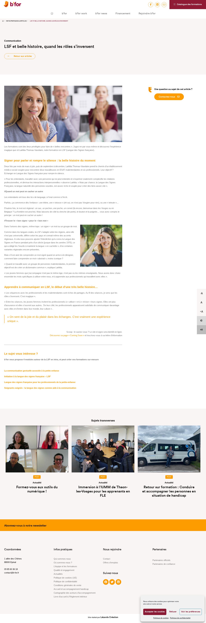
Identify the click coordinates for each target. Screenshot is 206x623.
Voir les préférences (190, 612)
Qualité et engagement (64, 570)
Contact (106, 559)
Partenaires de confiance (163, 564)
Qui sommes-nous (62, 559)
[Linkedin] (118, 582)
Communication (12, 41)
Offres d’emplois (110, 562)
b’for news (101, 13)
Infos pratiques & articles (16, 21)
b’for (64, 13)
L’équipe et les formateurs (65, 566)
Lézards (109, 617)
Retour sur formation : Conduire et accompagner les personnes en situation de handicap (169, 491)
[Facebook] (106, 582)
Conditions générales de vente (67, 585)
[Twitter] (112, 582)
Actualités (58, 574)
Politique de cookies (161, 618)
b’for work (81, 13)
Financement (122, 13)
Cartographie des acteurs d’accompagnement (74, 593)
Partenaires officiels (161, 560)
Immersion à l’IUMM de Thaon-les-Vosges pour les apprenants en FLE (103, 491)
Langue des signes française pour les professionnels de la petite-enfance (39, 382)
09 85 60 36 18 (11, 569)
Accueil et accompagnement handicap (71, 589)
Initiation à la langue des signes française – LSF (27, 376)
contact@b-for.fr (11, 572)
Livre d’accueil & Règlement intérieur (70, 596)
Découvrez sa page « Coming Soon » (67, 335)
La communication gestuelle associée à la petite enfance (31, 370)
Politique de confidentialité (180, 618)
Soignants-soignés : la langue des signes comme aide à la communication (40, 388)
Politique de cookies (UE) (65, 577)
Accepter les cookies (155, 612)
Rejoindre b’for (147, 13)
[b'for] (12, 4)
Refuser (173, 612)
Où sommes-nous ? (63, 562)
